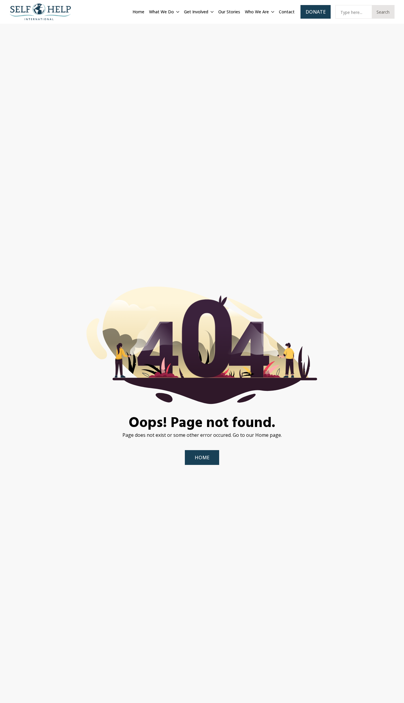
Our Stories (229, 12)
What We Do (161, 12)
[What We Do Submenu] (177, 12)
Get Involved (196, 12)
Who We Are (257, 12)
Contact (287, 12)
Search (383, 12)
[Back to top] (392, 691)
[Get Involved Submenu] (211, 12)
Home (138, 12)
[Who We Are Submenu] (272, 12)
